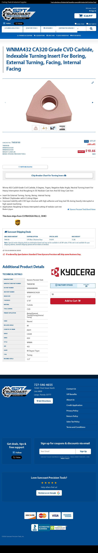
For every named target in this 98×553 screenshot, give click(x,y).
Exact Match (92, 24)
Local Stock (80, 24)
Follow (8, 23)
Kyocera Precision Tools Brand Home (82, 209)
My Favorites (76, 35)
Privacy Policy (72, 411)
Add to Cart (71, 300)
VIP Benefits (71, 394)
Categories (48, 28)
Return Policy (72, 416)
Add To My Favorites (26, 167)
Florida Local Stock (12, 28)
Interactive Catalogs (66, 28)
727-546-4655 (43, 385)
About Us (70, 400)
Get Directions (44, 401)
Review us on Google (47, 493)
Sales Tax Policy (72, 422)
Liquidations (40, 35)
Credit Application (74, 405)
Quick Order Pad (63, 35)
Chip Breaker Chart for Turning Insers (47, 175)
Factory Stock (32, 28)
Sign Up (83, 451)
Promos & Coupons (25, 35)
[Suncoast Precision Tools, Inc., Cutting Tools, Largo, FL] (40, 528)
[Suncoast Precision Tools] (19, 14)
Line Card (51, 35)
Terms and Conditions (75, 427)
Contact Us (71, 389)
